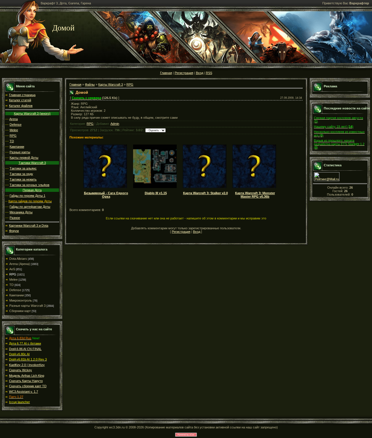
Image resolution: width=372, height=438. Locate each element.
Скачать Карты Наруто (26, 381)
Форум (14, 230)
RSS (209, 73)
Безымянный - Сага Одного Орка (106, 194)
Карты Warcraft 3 (110, 84)
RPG (13, 135)
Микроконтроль (20, 300)
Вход (199, 73)
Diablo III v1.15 (156, 193)
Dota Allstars (18, 258)
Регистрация (184, 73)
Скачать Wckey (20, 370)
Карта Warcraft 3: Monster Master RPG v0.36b (255, 194)
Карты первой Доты (24, 157)
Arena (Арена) (19, 264)
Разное (15, 217)
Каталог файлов (21, 105)
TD (12, 141)
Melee (14, 130)
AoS (12, 269)
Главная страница (22, 95)
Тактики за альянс (23, 168)
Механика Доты (21, 212)
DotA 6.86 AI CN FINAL (25, 349)
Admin (114, 123)
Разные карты (20, 152)
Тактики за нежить (23, 179)
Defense (16, 124)
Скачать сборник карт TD (27, 386)
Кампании (17, 146)
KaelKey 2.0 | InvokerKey (27, 365)
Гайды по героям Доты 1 (27, 195)
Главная (166, 73)
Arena (13, 119)
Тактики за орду (21, 174)
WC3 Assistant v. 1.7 (23, 391)
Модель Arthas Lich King (26, 375)
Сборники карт (20, 311)
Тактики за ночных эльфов (29, 185)
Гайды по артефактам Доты (30, 206)
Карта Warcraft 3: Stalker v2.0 (205, 193)
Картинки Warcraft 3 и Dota (28, 225)
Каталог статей (20, 100)
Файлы (90, 84)
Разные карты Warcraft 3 (27, 305)
